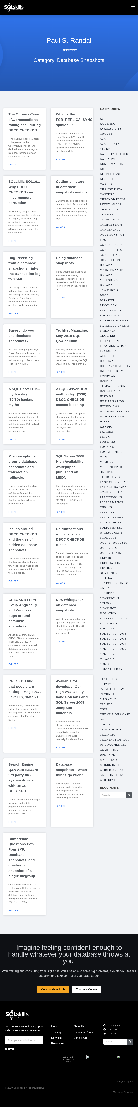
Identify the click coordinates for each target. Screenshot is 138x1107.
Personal (108, 512)
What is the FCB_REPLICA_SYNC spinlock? (74, 119)
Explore (13, 165)
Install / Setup (113, 391)
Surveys (107, 684)
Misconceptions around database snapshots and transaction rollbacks (22, 466)
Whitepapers (111, 780)
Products (108, 537)
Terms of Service (123, 1092)
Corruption (110, 260)
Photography (112, 517)
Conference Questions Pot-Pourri (113, 234)
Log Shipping (111, 451)
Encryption (110, 315)
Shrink (106, 603)
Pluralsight (111, 522)
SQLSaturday (111, 669)
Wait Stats (109, 759)
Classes (107, 214)
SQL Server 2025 (113, 648)
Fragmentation (113, 345)
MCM (103, 456)
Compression (111, 224)
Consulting (110, 254)
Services (56, 1037)
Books (105, 169)
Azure (105, 138)
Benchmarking (113, 164)
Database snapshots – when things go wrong (71, 769)
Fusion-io (108, 350)
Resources (57, 1043)
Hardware (109, 361)
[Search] (129, 795)
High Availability (115, 366)
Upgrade (107, 754)
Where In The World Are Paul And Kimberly (113, 769)
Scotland (108, 578)
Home (54, 1026)
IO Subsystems (112, 416)
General (107, 355)
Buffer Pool (110, 174)
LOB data (108, 441)
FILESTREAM (109, 340)
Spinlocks (108, 623)
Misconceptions (113, 467)
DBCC (104, 295)
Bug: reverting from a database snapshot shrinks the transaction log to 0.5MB (24, 268)
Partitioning (111, 497)
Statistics (108, 679)
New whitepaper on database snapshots (69, 605)
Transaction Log (115, 739)
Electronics (111, 310)
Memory (107, 462)
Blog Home (109, 787)
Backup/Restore (114, 153)
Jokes (105, 421)
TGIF (103, 709)
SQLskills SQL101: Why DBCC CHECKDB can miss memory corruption (24, 192)
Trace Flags (111, 729)
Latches (107, 431)
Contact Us (80, 1037)
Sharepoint (110, 598)
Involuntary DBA (115, 411)
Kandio (106, 426)
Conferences (111, 244)
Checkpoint (110, 209)
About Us (78, 1026)
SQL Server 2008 (113, 633)
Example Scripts (114, 320)
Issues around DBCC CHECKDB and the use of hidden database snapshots (22, 539)
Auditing (108, 123)
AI (101, 118)
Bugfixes (108, 179)
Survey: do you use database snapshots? (21, 335)
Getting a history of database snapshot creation (71, 187)
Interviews (109, 406)
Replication (110, 562)
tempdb (106, 704)
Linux (105, 436)
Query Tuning (112, 552)
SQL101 (105, 663)
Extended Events (115, 325)
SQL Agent (108, 628)
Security (108, 593)
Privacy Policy (124, 1081)
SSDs (104, 674)
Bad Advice (109, 159)
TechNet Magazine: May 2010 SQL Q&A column (72, 335)
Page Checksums (114, 482)
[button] (133, 7)
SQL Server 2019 (113, 643)
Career (106, 184)
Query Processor (115, 542)
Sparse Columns (114, 618)
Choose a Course (83, 1032)
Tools (105, 724)
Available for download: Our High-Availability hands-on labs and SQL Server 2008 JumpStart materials (72, 697)
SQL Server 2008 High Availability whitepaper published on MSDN (70, 466)
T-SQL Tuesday (112, 689)
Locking (107, 446)
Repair (105, 557)
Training (107, 734)
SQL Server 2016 (113, 638)
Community (109, 219)
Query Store (111, 547)
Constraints (111, 249)
